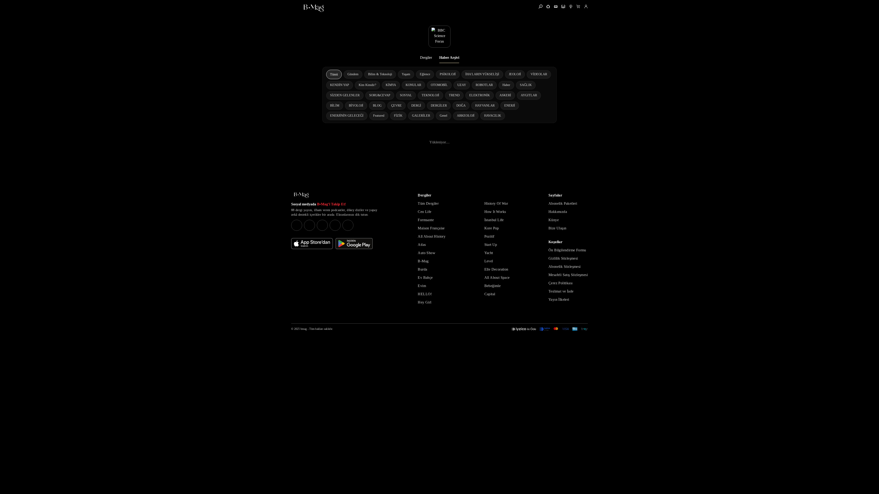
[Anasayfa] (548, 6)
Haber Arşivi (449, 57)
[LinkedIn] (335, 225)
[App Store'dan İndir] (312, 243)
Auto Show (426, 253)
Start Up (490, 245)
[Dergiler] (556, 6)
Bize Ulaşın (557, 228)
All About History (431, 236)
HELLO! (425, 294)
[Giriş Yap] (586, 6)
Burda (422, 269)
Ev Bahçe (425, 277)
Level (488, 261)
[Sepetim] (578, 6)
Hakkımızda (557, 212)
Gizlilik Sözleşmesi (563, 258)
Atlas (422, 245)
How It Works (495, 212)
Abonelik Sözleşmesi (564, 266)
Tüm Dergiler (428, 203)
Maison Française (431, 228)
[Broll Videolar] (571, 6)
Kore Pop (491, 228)
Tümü (334, 74)
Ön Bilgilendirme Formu (567, 250)
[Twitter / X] (322, 225)
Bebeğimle (492, 286)
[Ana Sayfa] (301, 195)
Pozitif (489, 236)
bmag (304, 328)
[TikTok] (347, 225)
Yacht (488, 253)
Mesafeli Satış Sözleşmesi (568, 275)
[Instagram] (296, 225)
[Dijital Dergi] (563, 6)
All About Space (497, 277)
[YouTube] (309, 225)
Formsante (426, 220)
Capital (489, 294)
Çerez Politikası (560, 283)
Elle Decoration (496, 269)
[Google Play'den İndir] (354, 243)
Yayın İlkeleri (558, 299)
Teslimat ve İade (560, 291)
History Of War (496, 203)
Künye (553, 220)
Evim (422, 286)
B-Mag (423, 261)
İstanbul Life (494, 220)
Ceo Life (424, 212)
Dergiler (426, 57)
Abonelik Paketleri (562, 203)
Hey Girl (424, 302)
